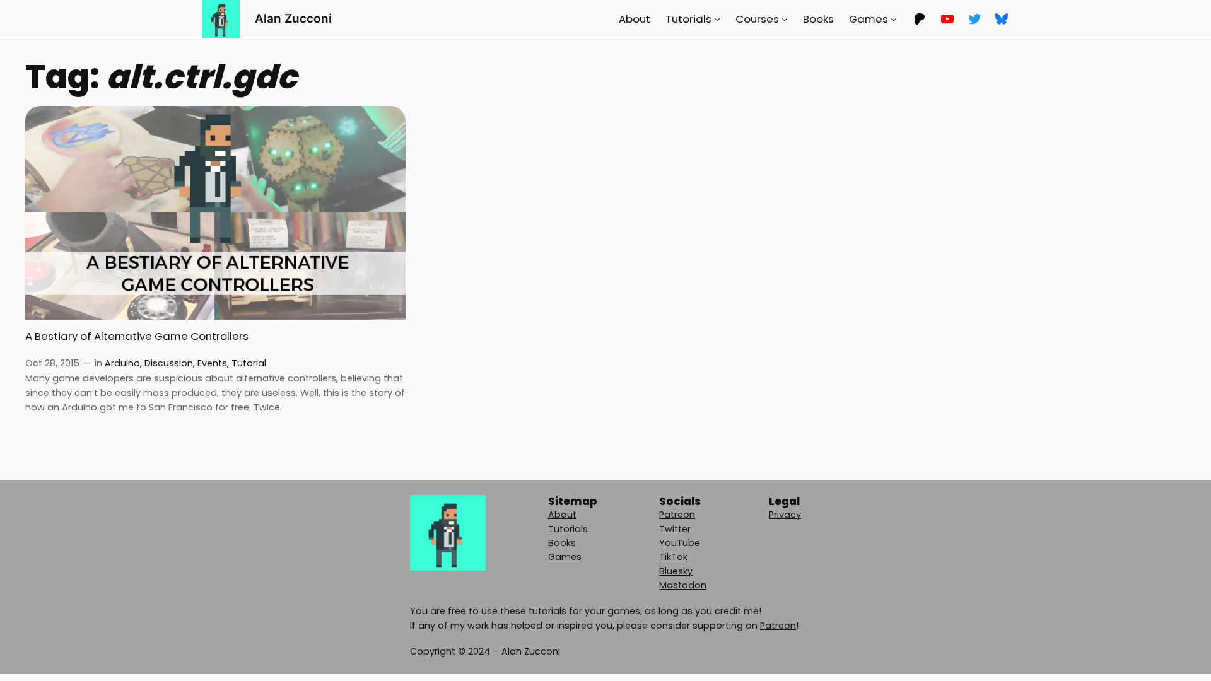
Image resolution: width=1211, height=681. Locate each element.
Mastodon (682, 585)
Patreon (677, 514)
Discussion (168, 363)
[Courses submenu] (784, 19)
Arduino (122, 363)
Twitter (675, 529)
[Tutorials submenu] (717, 19)
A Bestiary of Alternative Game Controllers (137, 336)
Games (565, 556)
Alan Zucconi (293, 18)
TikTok (673, 556)
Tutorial (248, 363)
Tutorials (568, 529)
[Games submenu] (894, 19)
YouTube (679, 543)
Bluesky (676, 571)
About (562, 514)
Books (562, 543)
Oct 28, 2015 (52, 363)
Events (212, 363)
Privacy (785, 514)
